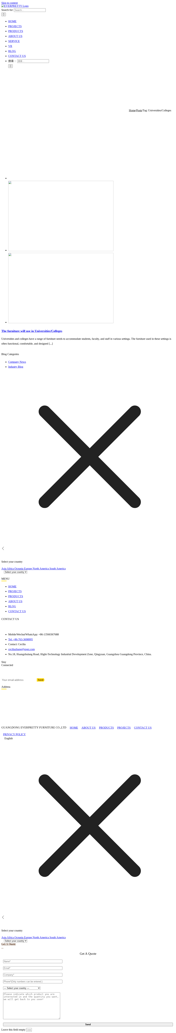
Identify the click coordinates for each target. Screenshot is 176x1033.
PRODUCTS (106, 727)
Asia (4, 568)
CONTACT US (143, 727)
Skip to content (9, 2)
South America (58, 568)
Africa (10, 568)
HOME (74, 727)
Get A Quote (8, 944)
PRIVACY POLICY (14, 734)
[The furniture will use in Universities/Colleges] (60, 250)
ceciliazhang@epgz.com (21, 649)
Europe (28, 568)
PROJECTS (124, 727)
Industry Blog (15, 366)
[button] (88, 738)
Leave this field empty (13, 1029)
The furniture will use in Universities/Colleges (31, 331)
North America (41, 568)
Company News (17, 361)
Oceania (19, 568)
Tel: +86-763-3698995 (20, 639)
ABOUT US (88, 727)
